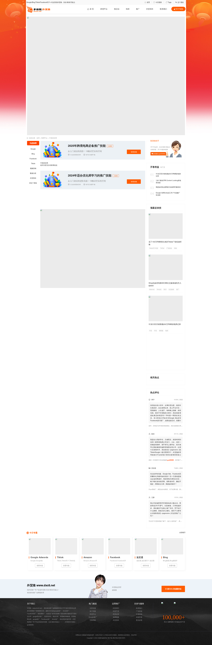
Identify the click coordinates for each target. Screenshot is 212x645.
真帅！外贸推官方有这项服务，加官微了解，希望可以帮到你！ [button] (172, 460)
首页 (147, 2)
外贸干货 (116, 611)
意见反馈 (139, 620)
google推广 (36, 619)
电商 (166, 331)
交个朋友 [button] (179, 2)
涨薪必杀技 (155, 207)
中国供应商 (53, 138)
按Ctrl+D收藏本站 (173, 589)
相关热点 (154, 377)
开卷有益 (155, 166)
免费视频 (116, 617)
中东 (155, 331)
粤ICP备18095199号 (119, 638)
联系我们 (139, 608)
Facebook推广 (45, 619)
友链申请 (139, 617)
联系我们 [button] (163, 9)
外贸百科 (149, 9)
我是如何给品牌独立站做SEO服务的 (165, 187)
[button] (104, 587)
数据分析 (33, 173)
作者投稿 (139, 614)
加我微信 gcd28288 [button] (159, 154)
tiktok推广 (55, 619)
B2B (127, 9)
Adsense (151, 289)
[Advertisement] (166, 351)
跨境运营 (116, 614)
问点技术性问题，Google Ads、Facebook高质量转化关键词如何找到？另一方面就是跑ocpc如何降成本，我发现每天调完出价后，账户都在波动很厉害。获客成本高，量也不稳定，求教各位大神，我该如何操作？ (165, 479)
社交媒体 (171, 289)
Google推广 (93, 617)
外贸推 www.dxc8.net (41, 585)
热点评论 (154, 392)
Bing (33, 154)
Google (33, 149)
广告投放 (169, 248)
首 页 (90, 9)
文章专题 (93, 608)
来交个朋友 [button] (33, 183)
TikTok (162, 248)
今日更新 (157, 2)
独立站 (116, 9)
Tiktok (33, 163)
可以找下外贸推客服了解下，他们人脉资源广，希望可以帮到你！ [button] (169, 521)
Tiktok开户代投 (153, 248)
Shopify (159, 289)
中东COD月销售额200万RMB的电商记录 (165, 175)
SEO (165, 289)
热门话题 (93, 611)
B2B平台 (44, 138)
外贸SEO (116, 608)
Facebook (33, 158)
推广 (138, 9)
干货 (150, 331)
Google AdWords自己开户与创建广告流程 (165, 194)
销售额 (161, 331)
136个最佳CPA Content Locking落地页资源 (165, 181)
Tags (168, 2)
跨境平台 (103, 9)
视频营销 (33, 168)
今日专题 (33, 532)
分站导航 (93, 620)
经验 (175, 248)
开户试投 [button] (178, 9)
